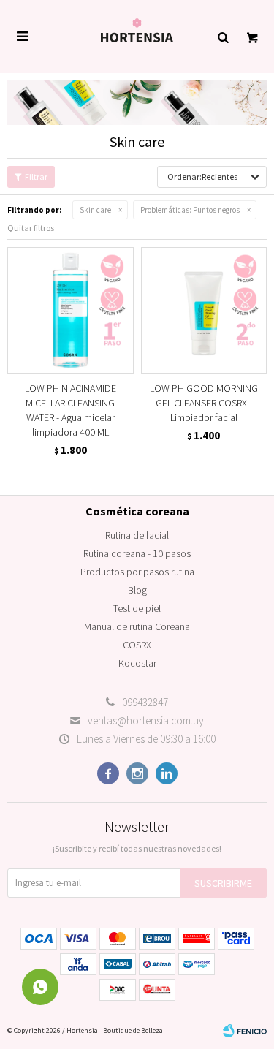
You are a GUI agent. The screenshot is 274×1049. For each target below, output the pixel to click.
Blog (137, 590)
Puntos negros (190, 210)
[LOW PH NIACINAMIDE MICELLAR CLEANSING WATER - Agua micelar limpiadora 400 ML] (70, 310)
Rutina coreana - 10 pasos (137, 553)
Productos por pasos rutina (137, 571)
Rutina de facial (137, 535)
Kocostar (137, 663)
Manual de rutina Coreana (137, 626)
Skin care (95, 210)
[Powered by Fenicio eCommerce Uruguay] (245, 1031)
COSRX (137, 644)
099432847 (145, 702)
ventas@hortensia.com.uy (146, 720)
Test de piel (137, 608)
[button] (222, 36)
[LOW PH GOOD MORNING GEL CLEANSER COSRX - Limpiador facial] (204, 310)
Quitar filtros (30, 227)
